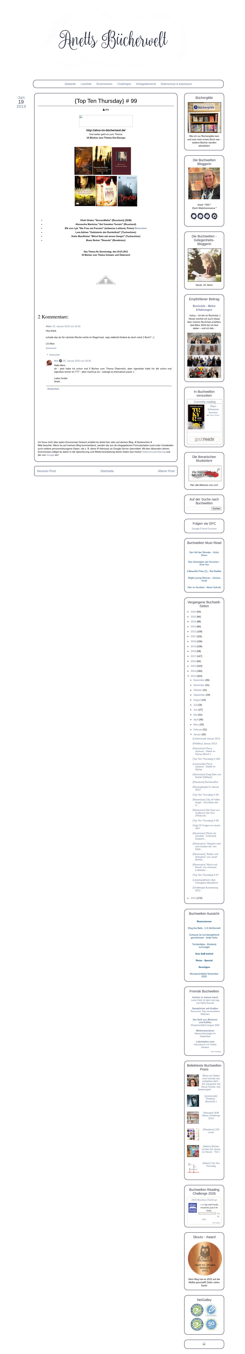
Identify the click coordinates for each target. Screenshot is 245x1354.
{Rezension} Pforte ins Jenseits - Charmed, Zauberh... (204, 836)
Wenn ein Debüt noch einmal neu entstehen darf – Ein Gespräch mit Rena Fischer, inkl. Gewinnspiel (209, 1082)
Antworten (51, 348)
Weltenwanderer (205, 1030)
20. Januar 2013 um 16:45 (66, 326)
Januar (198, 734)
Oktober (198, 690)
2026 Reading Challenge (204, 1199)
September (200, 695)
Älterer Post (166, 471)
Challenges (124, 84)
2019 (194, 646)
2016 (194, 661)
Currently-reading (205, 401)
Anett (202, 1204)
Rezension (141, 228)
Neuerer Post (46, 471)
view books (216, 1222)
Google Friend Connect (204, 528)
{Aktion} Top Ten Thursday (211, 1164)
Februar (198, 729)
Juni (196, 710)
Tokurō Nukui (214, 415)
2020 (194, 641)
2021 (194, 636)
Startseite (70, 84)
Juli (196, 705)
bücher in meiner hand (205, 997)
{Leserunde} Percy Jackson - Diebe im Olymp (204, 767)
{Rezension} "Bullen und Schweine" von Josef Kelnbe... (205, 857)
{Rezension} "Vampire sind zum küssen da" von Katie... (207, 846)
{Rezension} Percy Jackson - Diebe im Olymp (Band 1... (204, 751)
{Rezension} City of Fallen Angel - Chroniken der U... (206, 802)
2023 (194, 626)
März (197, 724)
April (196, 719)
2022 (194, 631)
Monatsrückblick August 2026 (205, 1025)
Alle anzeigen (216, 1051)
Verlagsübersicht (146, 84)
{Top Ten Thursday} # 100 (206, 759)
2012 (194, 898)
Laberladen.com (205, 1041)
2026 (194, 611)
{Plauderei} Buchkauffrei (205, 782)
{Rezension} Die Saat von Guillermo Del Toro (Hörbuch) (206, 813)
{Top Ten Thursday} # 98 (206, 820)
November (199, 685)
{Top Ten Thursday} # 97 (206, 875)
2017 (194, 656)
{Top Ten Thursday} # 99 (206, 795)
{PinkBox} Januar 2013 (205, 743)
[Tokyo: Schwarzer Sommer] (196, 428)
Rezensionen (104, 84)
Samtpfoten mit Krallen (205, 1008)
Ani (56, 361)
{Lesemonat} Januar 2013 (206, 738)
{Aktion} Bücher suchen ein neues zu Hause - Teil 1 (211, 1149)
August (198, 700)
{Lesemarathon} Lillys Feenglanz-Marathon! (205, 881)
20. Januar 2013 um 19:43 (77, 361)
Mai (196, 715)
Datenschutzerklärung (154, 452)
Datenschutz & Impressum (176, 84)
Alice (49, 326)
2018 (194, 651)
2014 (194, 671)
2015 (194, 666)
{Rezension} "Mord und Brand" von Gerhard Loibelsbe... (205, 867)
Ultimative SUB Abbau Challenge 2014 (211, 1116)
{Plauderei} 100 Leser (211, 1131)
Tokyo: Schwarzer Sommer (213, 409)
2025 (194, 616)
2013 (194, 676)
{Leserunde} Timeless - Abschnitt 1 (211, 1099)
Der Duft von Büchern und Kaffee (205, 1021)
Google (50, 455)
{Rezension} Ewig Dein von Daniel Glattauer (207, 776)
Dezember (199, 680)
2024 (194, 621)
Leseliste (86, 84)
